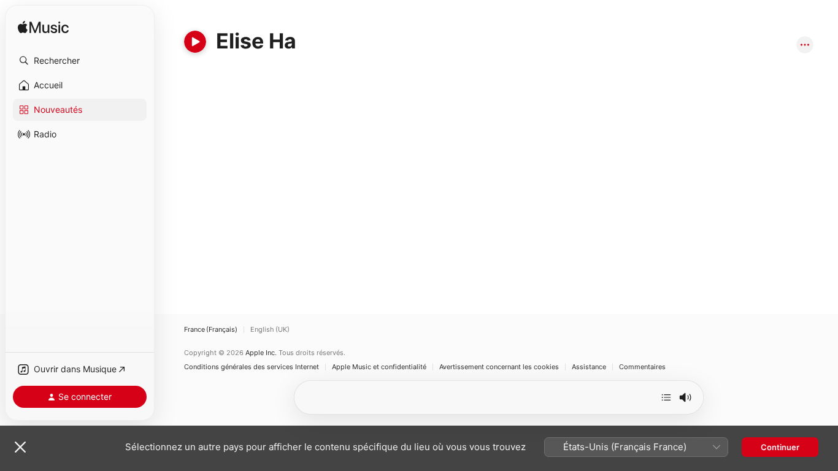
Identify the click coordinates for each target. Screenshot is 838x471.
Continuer (780, 447)
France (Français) (210, 329)
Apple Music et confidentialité (379, 367)
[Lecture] (195, 42)
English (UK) (270, 329)
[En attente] (666, 397)
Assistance (589, 367)
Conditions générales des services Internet (251, 367)
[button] (79, 60)
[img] (43, 28)
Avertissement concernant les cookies (499, 367)
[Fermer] (20, 447)
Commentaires (642, 367)
